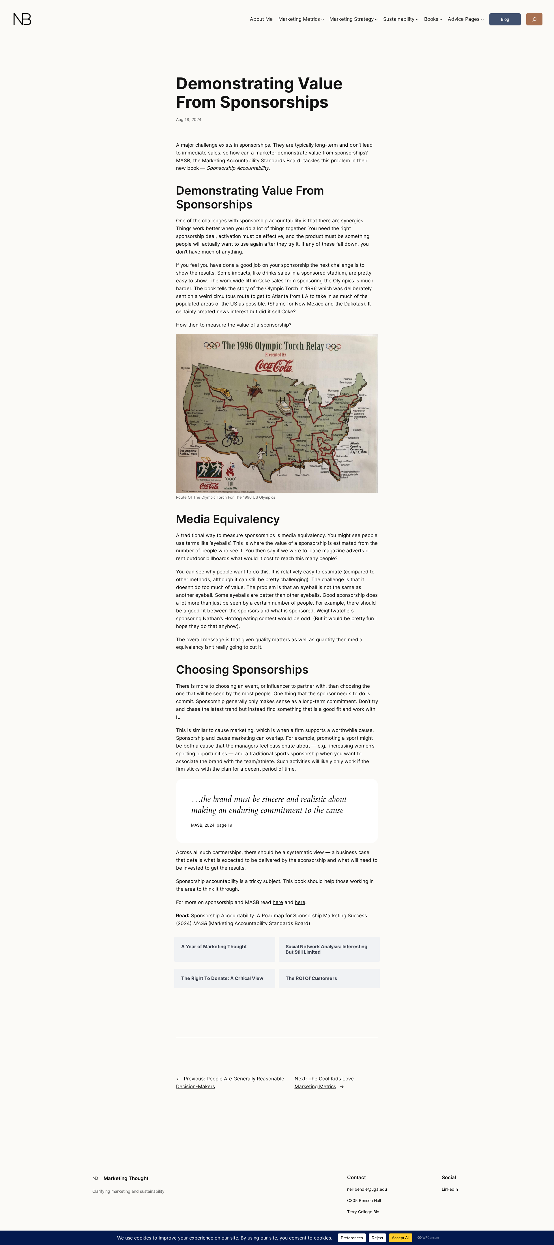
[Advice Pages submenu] (482, 19)
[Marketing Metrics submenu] (322, 19)
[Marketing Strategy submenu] (376, 19)
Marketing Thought (126, 1178)
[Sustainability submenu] (417, 19)
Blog (505, 19)
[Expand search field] (534, 19)
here (278, 902)
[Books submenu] (440, 19)
